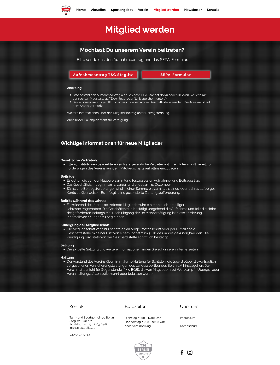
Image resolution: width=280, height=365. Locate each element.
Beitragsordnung (157, 113)
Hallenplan (91, 120)
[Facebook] (182, 352)
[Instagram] (190, 352)
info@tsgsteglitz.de (82, 327)
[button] (121, 10)
